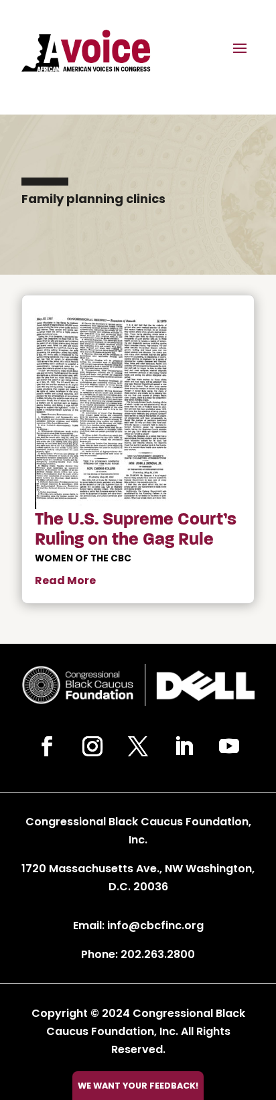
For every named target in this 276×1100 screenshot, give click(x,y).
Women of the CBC (83, 558)
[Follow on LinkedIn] (183, 746)
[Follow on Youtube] (229, 746)
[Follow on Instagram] (92, 746)
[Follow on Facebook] (47, 746)
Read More (65, 580)
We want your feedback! (138, 1085)
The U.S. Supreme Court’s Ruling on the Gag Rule (135, 529)
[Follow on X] (138, 746)
